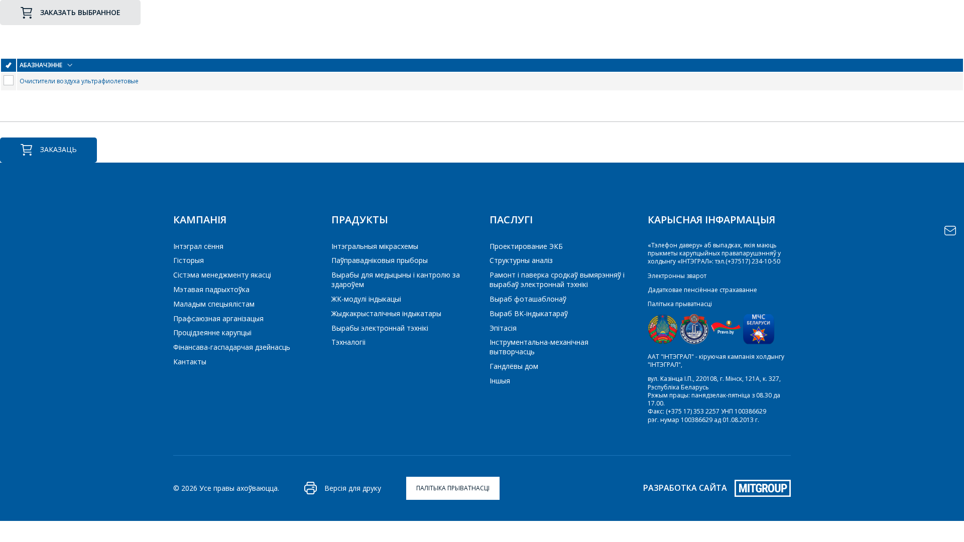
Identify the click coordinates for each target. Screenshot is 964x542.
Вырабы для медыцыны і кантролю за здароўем (395, 279)
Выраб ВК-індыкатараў (529, 313)
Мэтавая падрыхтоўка (211, 289)
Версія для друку (352, 488)
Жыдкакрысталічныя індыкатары (386, 313)
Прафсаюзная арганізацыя (218, 318)
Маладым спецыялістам (214, 304)
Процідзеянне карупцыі (212, 332)
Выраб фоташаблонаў (528, 299)
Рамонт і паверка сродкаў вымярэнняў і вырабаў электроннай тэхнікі (557, 279)
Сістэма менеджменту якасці (222, 275)
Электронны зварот (677, 276)
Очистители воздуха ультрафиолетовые (79, 81)
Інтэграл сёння (198, 246)
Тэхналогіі (348, 342)
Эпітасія (503, 328)
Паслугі (511, 219)
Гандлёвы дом (514, 366)
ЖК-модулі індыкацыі (366, 299)
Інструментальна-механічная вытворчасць (539, 346)
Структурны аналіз (521, 260)
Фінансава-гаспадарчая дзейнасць (231, 347)
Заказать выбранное (80, 12)
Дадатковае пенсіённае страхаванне (702, 290)
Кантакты (189, 361)
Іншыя (500, 380)
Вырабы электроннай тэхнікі (379, 328)
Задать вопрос (950, 230)
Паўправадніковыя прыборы (379, 260)
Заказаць (58, 149)
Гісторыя (188, 260)
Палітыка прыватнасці (680, 304)
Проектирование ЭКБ (526, 246)
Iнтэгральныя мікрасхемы (374, 246)
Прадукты (359, 219)
